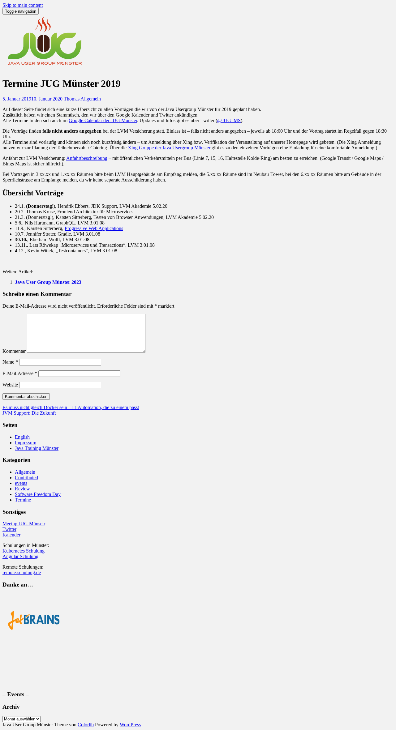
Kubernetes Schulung (23, 550)
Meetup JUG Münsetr (23, 523)
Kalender (11, 534)
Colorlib (86, 724)
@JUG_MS (229, 120)
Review (22, 488)
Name (10, 362)
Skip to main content (22, 5)
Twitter (9, 529)
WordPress (130, 724)
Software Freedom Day (38, 494)
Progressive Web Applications (94, 228)
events (21, 483)
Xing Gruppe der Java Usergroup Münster (169, 147)
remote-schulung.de (21, 572)
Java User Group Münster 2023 (48, 282)
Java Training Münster (36, 448)
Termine (23, 499)
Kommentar (14, 351)
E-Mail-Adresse (19, 373)
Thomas (72, 98)
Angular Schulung (20, 556)
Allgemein (90, 98)
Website (10, 384)
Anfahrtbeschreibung (86, 158)
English (22, 437)
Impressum (25, 442)
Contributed (26, 477)
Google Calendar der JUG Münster (103, 120)
